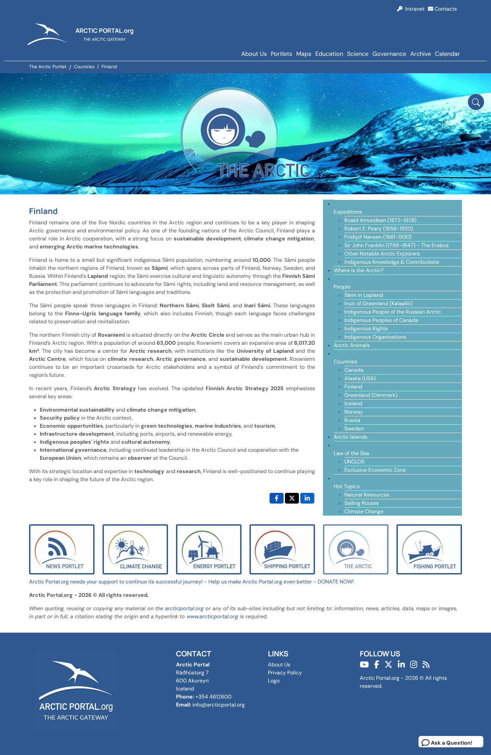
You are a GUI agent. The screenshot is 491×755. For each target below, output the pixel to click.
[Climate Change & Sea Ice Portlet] (135, 548)
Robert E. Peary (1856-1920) (378, 228)
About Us (254, 54)
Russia (352, 420)
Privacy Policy (285, 672)
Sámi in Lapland (363, 295)
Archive (420, 54)
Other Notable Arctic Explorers (382, 253)
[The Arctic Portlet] (355, 548)
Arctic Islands (350, 436)
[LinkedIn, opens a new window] (307, 498)
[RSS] (426, 664)
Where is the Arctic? (358, 270)
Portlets (281, 54)
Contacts (445, 8)
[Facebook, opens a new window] (277, 498)
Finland (353, 386)
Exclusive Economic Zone (375, 469)
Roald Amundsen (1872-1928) (380, 220)
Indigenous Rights (366, 328)
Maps (303, 54)
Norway (353, 411)
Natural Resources (366, 494)
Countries (345, 361)
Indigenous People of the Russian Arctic (392, 311)
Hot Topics (347, 486)
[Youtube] (364, 664)
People (342, 286)
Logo (274, 680)
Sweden (354, 428)
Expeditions (348, 211)
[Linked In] (401, 664)
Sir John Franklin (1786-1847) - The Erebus (396, 245)
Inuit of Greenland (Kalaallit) (378, 303)
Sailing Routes (361, 503)
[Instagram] (413, 664)
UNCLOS (354, 461)
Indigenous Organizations (375, 336)
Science (357, 54)
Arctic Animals (352, 345)
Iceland (353, 403)
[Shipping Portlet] (282, 548)
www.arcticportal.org (212, 616)
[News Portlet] (62, 548)
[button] (476, 102)
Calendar (447, 54)
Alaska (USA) (360, 378)
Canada (353, 369)
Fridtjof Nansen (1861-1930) (378, 236)
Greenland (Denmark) (370, 395)
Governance (389, 54)
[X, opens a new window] (292, 498)
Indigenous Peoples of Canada (381, 320)
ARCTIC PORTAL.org (104, 30)
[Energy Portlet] (208, 548)
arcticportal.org (184, 608)
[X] (388, 664)
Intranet (413, 8)
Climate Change (363, 511)
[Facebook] (376, 664)
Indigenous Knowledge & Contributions (391, 261)
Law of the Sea (351, 453)
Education (329, 54)
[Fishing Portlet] (429, 548)
